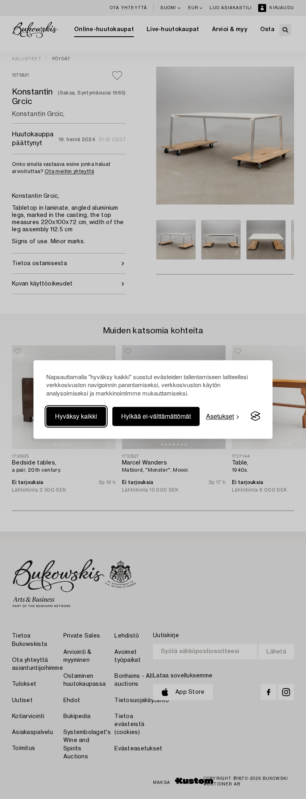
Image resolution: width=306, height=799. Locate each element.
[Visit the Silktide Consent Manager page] (255, 416)
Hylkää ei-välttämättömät (156, 416)
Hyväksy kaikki (76, 416)
